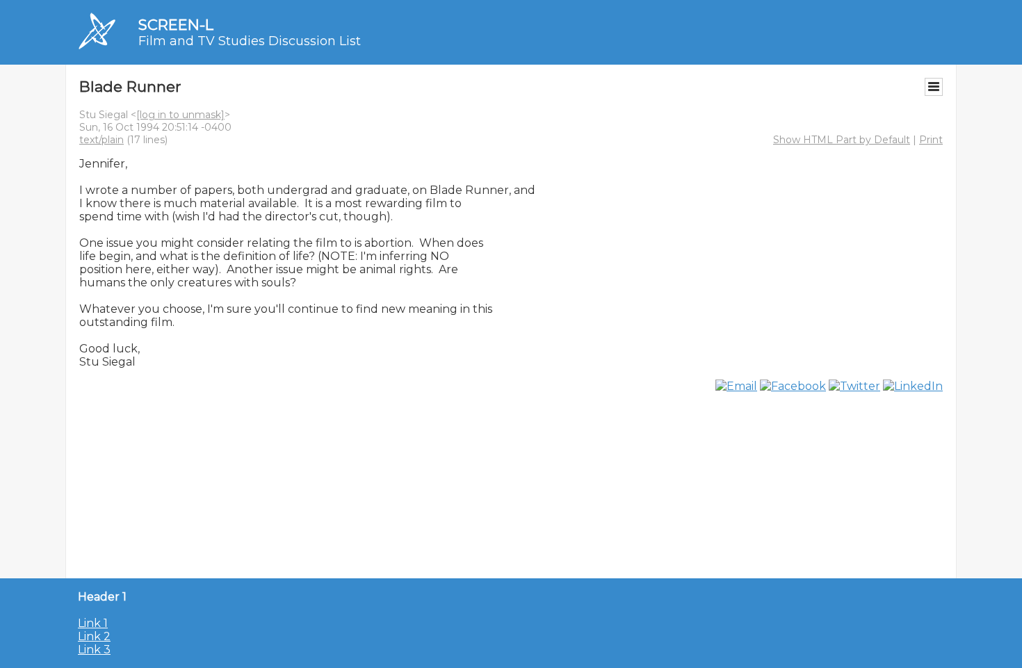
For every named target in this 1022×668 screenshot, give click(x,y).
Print (931, 139)
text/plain (101, 139)
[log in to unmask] (180, 114)
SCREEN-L (175, 24)
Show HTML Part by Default (841, 139)
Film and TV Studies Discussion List (249, 41)
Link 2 (94, 636)
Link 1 (93, 623)
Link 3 (94, 649)
